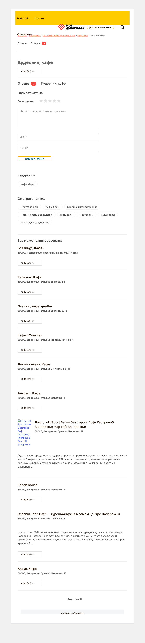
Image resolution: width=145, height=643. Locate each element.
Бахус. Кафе (27, 569)
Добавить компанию (100, 27)
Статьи (39, 18)
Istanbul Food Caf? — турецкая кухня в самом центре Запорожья (69, 514)
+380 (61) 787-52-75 (32, 262)
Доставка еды (29, 206)
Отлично (56, 101)
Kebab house (27, 485)
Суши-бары (108, 214)
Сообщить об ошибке (72, 613)
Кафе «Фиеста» (30, 335)
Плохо (43, 101)
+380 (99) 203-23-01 (32, 321)
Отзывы (35, 43)
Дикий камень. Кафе (34, 364)
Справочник (24, 34)
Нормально (47, 101)
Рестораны (86, 214)
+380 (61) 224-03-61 (32, 408)
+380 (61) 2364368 (31, 71)
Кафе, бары (28, 184)
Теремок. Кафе (30, 277)
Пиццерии (66, 214)
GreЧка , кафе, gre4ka (35, 306)
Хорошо (52, 101)
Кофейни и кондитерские (82, 206)
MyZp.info (23, 18)
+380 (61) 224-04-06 (32, 583)
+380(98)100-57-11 (31, 499)
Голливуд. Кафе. (30, 248)
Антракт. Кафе (29, 393)
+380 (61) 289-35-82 (32, 379)
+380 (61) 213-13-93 (32, 350)
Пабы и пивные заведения (37, 214)
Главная (22, 43)
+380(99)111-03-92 (31, 554)
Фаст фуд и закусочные (35, 222)
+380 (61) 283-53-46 (32, 292)
